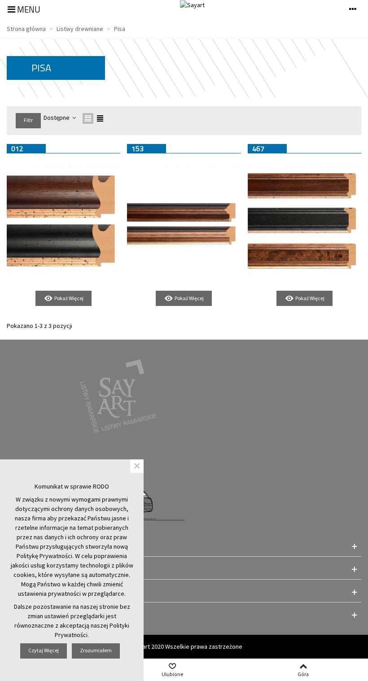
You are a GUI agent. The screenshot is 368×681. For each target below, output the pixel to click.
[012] (63, 221)
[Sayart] (192, 5)
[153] (184, 221)
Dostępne (57, 118)
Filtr (28, 120)
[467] (304, 221)
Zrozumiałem (96, 650)
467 (258, 148)
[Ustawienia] (352, 8)
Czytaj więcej (43, 650)
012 (17, 148)
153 (137, 148)
